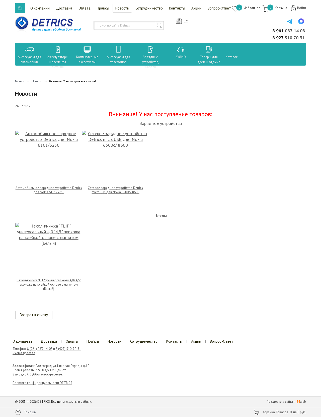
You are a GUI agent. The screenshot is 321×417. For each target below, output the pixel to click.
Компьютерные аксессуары (87, 59)
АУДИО (181, 57)
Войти (301, 8)
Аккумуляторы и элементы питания (57, 62)
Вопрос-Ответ (219, 8)
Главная (19, 81)
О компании (40, 8)
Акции (196, 8)
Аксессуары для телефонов (118, 59)
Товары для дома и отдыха (209, 59)
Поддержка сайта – (286, 401)
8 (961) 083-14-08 (39, 349)
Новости (122, 8)
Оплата (84, 8)
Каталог (227, 57)
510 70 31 (288, 38)
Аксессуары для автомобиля (29, 59)
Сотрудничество (149, 8)
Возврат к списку (34, 314)
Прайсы (103, 8)
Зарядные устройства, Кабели (150, 62)
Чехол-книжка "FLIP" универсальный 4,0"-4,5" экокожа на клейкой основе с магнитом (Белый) (49, 284)
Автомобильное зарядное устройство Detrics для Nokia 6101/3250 (49, 190)
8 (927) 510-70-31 (68, 349)
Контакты (177, 8)
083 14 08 (288, 31)
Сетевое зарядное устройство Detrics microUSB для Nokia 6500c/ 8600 (115, 190)
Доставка (64, 8)
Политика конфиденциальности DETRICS (42, 383)
